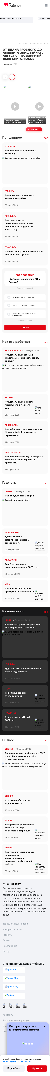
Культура (10, 146)
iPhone (8, 491)
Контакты (8, 1014)
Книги (8, 620)
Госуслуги (10, 216)
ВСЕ (46, 138)
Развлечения (10, 946)
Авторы (7, 951)
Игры (7, 584)
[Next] (11, 76)
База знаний (12, 532)
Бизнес (9, 796)
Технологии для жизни (15, 923)
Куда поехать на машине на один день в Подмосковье (23, 670)
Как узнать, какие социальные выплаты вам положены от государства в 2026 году (19, 225)
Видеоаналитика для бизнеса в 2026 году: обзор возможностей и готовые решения (25, 756)
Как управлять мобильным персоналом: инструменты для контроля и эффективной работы (19, 858)
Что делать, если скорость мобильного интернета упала (19, 404)
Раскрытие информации (16, 1020)
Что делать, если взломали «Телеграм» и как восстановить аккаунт (22, 357)
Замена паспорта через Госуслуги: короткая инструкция (24, 253)
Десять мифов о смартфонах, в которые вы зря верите (18, 539)
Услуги (9, 397)
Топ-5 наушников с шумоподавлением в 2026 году (22, 566)
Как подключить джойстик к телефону (20, 152)
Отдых (8, 688)
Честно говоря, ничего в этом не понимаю (24, 314)
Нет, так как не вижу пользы (23, 305)
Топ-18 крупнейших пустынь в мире (15, 694)
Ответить (25, 327)
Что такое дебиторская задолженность (17, 802)
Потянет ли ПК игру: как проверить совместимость (19, 590)
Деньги (8, 820)
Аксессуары (11, 425)
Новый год (10, 713)
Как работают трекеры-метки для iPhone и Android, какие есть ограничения (23, 432)
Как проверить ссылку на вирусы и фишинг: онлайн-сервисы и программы (24, 459)
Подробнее (13, 1068)
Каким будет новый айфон (19, 495)
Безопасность (13, 452)
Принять (37, 1068)
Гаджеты (9, 191)
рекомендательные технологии (17, 1061)
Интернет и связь (12, 929)
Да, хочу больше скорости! (23, 297)
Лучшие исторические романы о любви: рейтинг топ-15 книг (22, 626)
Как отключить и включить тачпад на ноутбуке (19, 197)
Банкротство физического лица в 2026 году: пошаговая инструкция (19, 827)
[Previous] (5, 76)
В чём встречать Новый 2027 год (17, 719)
